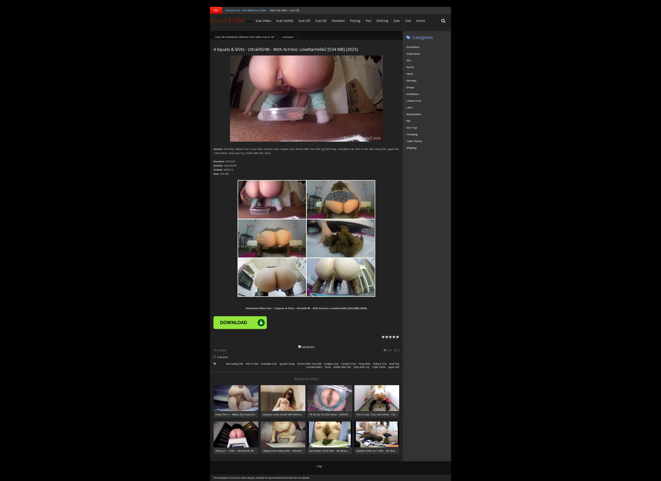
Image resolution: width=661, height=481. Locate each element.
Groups (410, 87)
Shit (408, 121)
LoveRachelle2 (314, 367)
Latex (409, 107)
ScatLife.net (231, 21)
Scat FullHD (284, 21)
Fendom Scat (348, 363)
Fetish (409, 73)
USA (408, 21)
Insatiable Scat (269, 363)
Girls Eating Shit (234, 363)
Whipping (411, 147)
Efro (408, 60)
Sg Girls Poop (287, 363)
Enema (410, 67)
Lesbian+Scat (413, 100)
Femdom (338, 21)
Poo (368, 21)
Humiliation (412, 94)
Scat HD (304, 21)
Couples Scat (331, 363)
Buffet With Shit (342, 367)
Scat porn (222, 357)
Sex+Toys (411, 127)
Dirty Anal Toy (361, 367)
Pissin (328, 367)
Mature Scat (380, 363)
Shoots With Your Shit (309, 363)
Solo (397, 21)
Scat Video (263, 21)
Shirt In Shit (252, 363)
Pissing (355, 21)
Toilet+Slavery (414, 141)
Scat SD (321, 21)
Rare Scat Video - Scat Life (284, 10)
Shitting (382, 21)
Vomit (420, 21)
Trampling (411, 134)
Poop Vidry (364, 363)
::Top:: (319, 466)
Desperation (413, 53)
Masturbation (413, 114)
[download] (240, 322)
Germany (411, 80)
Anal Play (394, 363)
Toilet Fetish (379, 367)
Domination (412, 47)
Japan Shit (393, 367)
